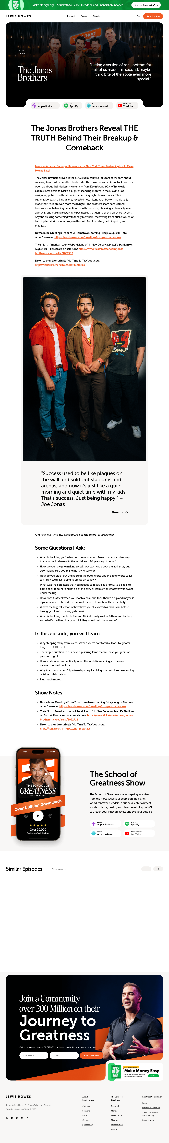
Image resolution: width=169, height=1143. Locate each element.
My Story (86, 1106)
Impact (85, 1115)
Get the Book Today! (145, 5)
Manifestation (117, 1125)
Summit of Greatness (151, 1108)
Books (144, 1103)
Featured (115, 1106)
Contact (85, 1120)
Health (114, 1129)
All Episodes (57, 869)
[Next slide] (158, 868)
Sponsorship (87, 1125)
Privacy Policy (33, 1105)
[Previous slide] (146, 868)
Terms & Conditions (14, 1105)
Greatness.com (148, 1120)
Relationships (116, 1115)
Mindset (114, 1120)
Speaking (86, 1111)
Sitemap (47, 1105)
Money (114, 1111)
